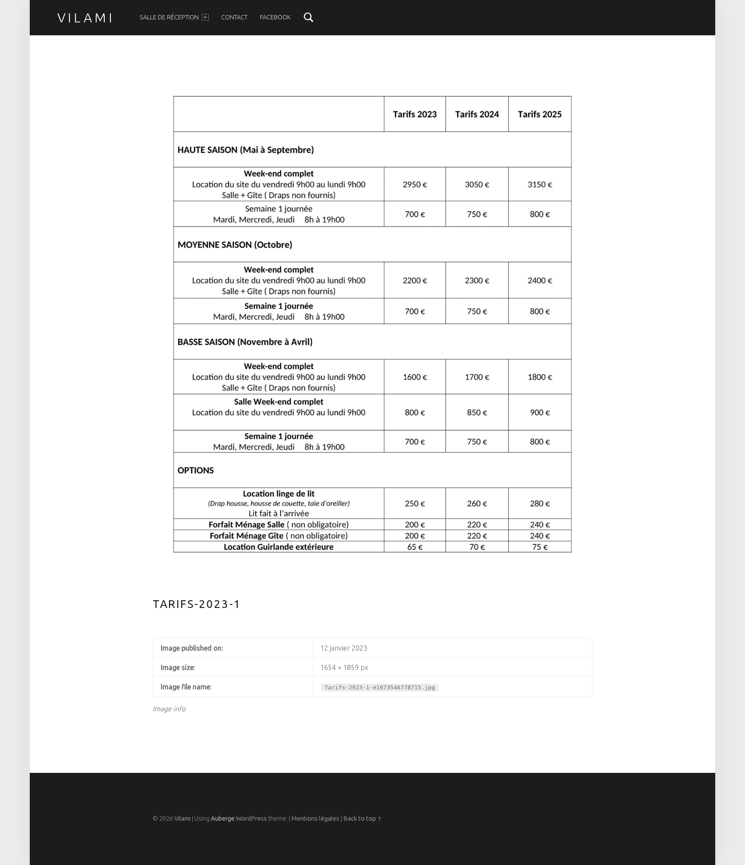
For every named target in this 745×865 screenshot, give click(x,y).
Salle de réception (169, 17)
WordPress (251, 818)
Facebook (275, 17)
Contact (234, 17)
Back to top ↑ (362, 818)
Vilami (86, 17)
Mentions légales (315, 818)
